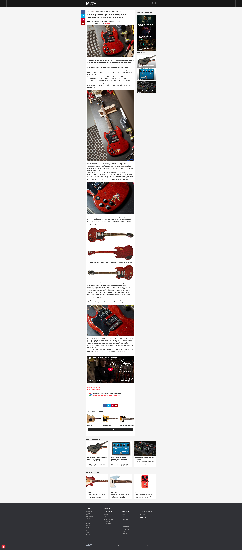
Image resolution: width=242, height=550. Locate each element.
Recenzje (88, 523)
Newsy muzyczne (89, 516)
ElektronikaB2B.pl (125, 526)
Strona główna (89, 511)
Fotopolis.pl (142, 514)
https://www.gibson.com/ (94, 387)
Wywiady (88, 521)
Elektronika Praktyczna (126, 529)
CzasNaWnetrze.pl (107, 523)
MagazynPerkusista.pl (126, 517)
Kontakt (135, 3)
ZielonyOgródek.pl (107, 521)
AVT (153, 545)
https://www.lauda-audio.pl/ (94, 389)
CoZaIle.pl (106, 517)
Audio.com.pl (124, 514)
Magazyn (88, 530)
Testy (87, 514)
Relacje (87, 520)
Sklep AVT (142, 545)
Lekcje (87, 527)
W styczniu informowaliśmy (118, 69)
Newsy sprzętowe (89, 513)
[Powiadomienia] (3, 546)
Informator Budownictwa (109, 519)
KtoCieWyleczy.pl (143, 520)
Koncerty (88, 518)
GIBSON (107, 23)
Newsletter (88, 534)
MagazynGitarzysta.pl (126, 516)
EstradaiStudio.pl (125, 519)
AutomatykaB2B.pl (125, 528)
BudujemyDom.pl (107, 514)
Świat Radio (124, 533)
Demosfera (88, 525)
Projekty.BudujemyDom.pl (109, 516)
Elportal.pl (124, 531)
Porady (87, 529)
